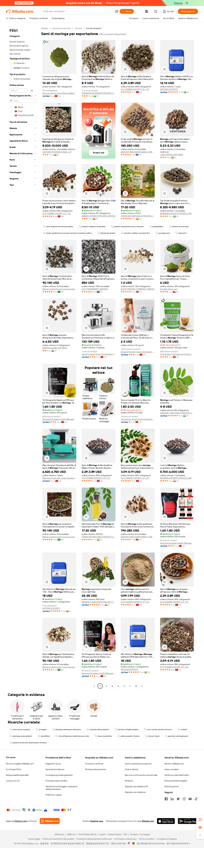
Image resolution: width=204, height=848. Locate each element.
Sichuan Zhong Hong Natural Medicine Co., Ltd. (59, 93)
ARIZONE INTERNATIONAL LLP (57, 152)
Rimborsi (129, 781)
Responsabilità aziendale (17, 775)
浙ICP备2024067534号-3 (178, 843)
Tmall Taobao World (87, 834)
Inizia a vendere (171, 769)
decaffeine (45, 736)
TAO (125, 834)
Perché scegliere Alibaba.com (20, 763)
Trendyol (134, 834)
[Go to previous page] (94, 686)
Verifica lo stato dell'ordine (176, 775)
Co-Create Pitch (13, 769)
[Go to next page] (142, 686)
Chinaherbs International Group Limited (177, 354)
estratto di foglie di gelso (128, 729)
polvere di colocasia (180, 226)
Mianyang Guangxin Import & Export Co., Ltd (59, 478)
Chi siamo (11, 757)
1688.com (71, 834)
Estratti (78, 28)
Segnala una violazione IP (136, 786)
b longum (43, 729)
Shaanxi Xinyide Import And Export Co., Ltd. (138, 352)
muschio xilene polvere (99, 729)
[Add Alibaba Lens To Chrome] (50, 821)
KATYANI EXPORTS (169, 89)
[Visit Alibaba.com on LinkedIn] (172, 799)
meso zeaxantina (105, 736)
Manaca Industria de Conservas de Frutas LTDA (59, 289)
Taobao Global (114, 834)
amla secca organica (21, 729)
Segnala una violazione (135, 792)
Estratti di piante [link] (93, 28)
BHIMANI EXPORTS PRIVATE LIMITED (177, 213)
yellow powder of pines (130, 736)
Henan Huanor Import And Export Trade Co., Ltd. (99, 354)
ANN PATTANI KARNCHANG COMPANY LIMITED (138, 152)
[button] (116, 11)
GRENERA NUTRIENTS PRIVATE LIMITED (99, 93)
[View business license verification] (129, 843)
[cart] (156, 12)
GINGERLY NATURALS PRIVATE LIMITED (177, 413)
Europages (145, 834)
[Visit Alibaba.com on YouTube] (190, 799)
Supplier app (96, 821)
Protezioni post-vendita (56, 781)
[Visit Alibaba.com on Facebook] (166, 799)
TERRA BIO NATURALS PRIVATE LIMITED (138, 216)
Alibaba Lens (21, 821)
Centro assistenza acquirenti (138, 763)
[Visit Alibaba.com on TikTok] (196, 799)
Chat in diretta (131, 769)
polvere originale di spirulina (93, 226)
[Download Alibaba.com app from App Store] (166, 821)
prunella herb (164, 233)
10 (136, 686)
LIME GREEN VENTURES (171, 154)
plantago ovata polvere (22, 736)
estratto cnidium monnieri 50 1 (137, 233)
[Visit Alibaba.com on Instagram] (184, 799)
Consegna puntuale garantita (59, 775)
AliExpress (59, 834)
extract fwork (153, 736)
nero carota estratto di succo (159, 729)
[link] (200, 819)
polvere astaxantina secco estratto (129, 226)
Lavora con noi (13, 781)
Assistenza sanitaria (61, 28)
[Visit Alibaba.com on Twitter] (178, 799)
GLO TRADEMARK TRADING (95, 289)
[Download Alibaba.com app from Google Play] (188, 821)
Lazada (102, 834)
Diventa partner (171, 786)
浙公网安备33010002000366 (151, 843)
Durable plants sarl (168, 289)
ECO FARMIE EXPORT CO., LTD (135, 89)
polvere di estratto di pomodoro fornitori (30, 743)
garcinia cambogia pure (178, 736)
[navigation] (23, 357)
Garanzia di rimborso (55, 769)
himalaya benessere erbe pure (68, 729)
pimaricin (182, 233)
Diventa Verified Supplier (175, 781)
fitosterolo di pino (108, 233)
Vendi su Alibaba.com (174, 763)
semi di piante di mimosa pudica (59, 226)
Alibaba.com (148, 821)
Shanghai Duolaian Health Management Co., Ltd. (59, 419)
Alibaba (44, 28)
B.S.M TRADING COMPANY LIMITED (137, 289)
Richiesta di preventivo (95, 769)
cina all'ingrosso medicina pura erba (73, 736)
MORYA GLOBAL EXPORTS (54, 348)
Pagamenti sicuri (53, 763)
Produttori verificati (94, 763)
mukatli (184, 729)
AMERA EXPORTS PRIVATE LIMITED (98, 216)
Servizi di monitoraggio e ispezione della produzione (61, 787)
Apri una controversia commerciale (141, 775)
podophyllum (157, 226)
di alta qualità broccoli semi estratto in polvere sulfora (69, 233)
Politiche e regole (54, 795)
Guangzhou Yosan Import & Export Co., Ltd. (138, 419)
